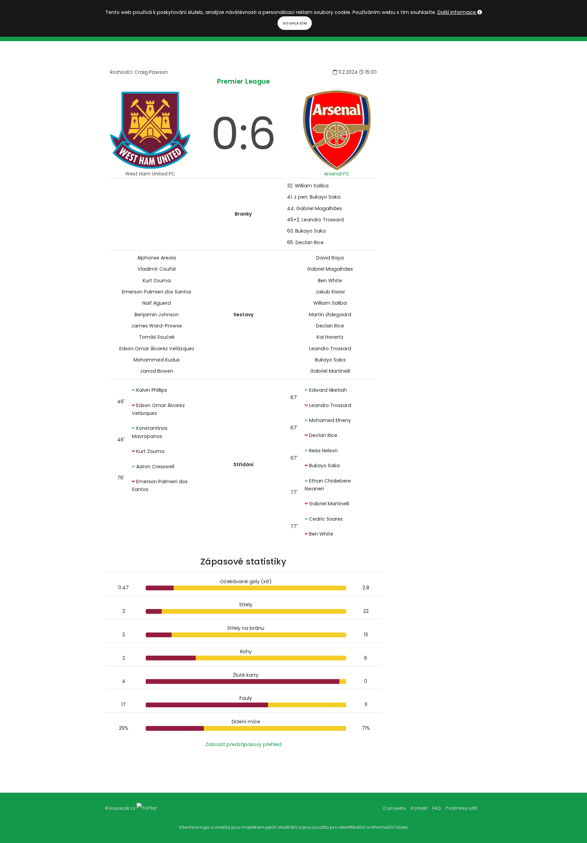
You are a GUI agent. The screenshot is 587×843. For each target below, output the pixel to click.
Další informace (457, 12)
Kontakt (419, 808)
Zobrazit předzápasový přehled (244, 744)
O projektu (394, 808)
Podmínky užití (461, 808)
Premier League (243, 81)
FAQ (436, 808)
